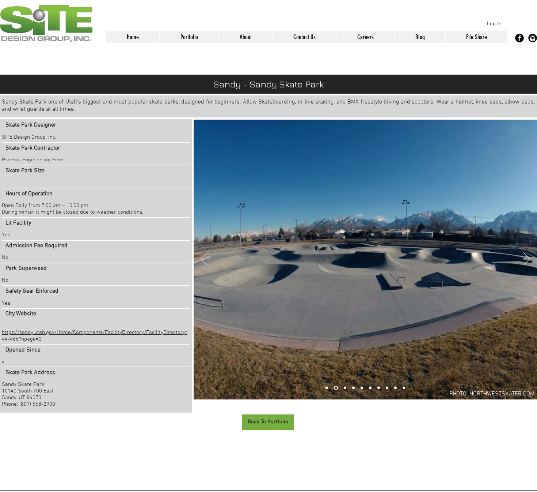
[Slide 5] (404, 388)
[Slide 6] (370, 388)
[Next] (526, 259)
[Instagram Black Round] (532, 38)
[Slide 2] (335, 388)
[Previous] (204, 259)
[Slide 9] (353, 388)
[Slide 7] (378, 388)
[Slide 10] (395, 388)
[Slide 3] (344, 388)
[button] (188, 37)
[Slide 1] (326, 388)
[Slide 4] (362, 388)
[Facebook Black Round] (519, 38)
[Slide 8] (387, 388)
